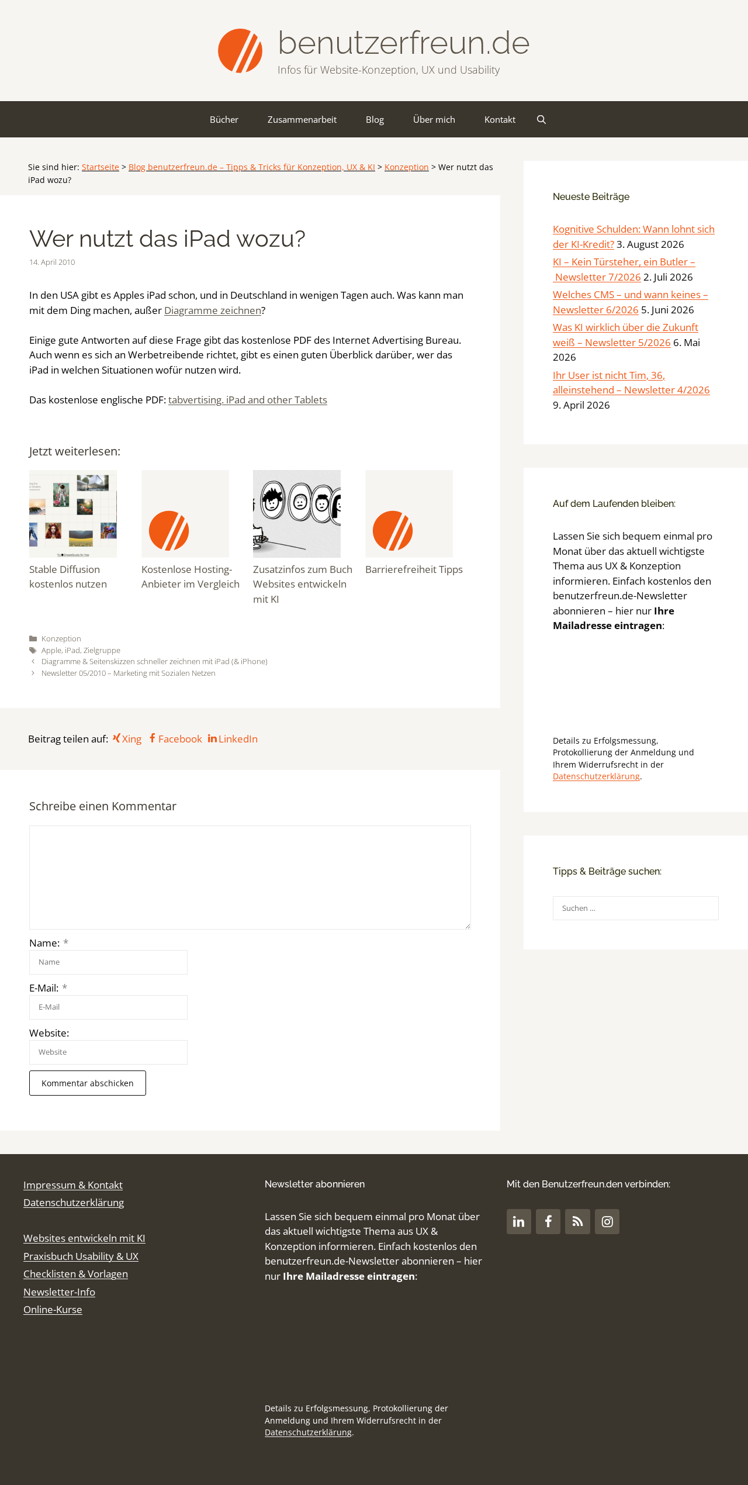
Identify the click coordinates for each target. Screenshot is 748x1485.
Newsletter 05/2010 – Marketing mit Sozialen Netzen (128, 673)
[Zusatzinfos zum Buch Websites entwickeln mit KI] (306, 516)
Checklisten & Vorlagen (75, 1273)
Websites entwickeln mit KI (84, 1238)
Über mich (434, 119)
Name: (48, 942)
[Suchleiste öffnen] (541, 119)
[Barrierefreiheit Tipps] (418, 516)
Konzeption (407, 166)
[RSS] (577, 1221)
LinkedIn (238, 738)
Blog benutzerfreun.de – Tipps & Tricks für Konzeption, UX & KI (252, 166)
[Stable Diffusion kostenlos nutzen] (82, 516)
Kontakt (499, 119)
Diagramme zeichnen (212, 310)
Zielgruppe (102, 650)
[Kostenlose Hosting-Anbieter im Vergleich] (194, 516)
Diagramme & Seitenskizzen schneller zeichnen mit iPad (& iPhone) (154, 661)
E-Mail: (48, 987)
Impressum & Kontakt (73, 1185)
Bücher (224, 119)
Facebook (180, 738)
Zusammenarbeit (302, 119)
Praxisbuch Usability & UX (80, 1256)
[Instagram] (607, 1221)
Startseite (100, 166)
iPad (72, 650)
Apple (51, 650)
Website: (49, 1033)
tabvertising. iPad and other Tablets (247, 399)
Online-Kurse (52, 1309)
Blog (375, 119)
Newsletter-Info (59, 1291)
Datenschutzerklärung (596, 776)
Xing (131, 738)
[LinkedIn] (519, 1221)
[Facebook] (548, 1221)
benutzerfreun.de (404, 42)
